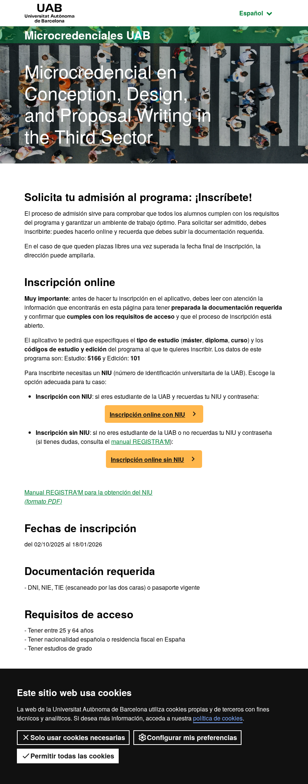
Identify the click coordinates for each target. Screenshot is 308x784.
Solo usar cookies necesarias (77, 737)
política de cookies (218, 718)
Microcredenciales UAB (87, 35)
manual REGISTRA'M (140, 441)
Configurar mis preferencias (192, 737)
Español (261, 12)
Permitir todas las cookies (72, 756)
